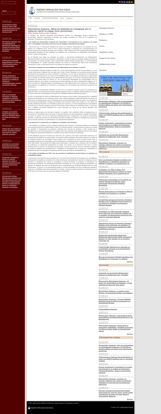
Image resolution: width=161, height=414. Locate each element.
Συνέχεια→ (130, 261)
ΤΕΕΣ (30, 18)
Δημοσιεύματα (53, 33)
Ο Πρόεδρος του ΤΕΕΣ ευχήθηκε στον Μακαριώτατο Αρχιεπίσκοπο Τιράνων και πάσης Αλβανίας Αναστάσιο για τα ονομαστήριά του (115, 171)
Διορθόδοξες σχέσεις (106, 52)
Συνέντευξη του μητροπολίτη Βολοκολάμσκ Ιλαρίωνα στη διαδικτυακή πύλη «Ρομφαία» (113, 136)
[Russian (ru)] (120, 2)
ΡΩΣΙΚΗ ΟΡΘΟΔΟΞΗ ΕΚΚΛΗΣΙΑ (58, 10)
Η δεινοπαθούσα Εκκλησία (108, 309)
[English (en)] (122, 2)
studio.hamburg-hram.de (126, 407)
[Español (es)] (132, 2)
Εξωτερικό (102, 70)
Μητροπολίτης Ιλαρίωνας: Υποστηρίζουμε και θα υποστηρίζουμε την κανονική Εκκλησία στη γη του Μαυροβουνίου (116, 317)
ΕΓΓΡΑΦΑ (37, 18)
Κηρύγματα (69, 18)
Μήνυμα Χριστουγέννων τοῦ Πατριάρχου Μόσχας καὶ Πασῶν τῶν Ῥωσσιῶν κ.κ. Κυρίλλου (116, 192)
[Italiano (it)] (129, 2)
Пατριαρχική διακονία (106, 28)
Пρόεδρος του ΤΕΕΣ (39, 21)
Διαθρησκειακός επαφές (107, 64)
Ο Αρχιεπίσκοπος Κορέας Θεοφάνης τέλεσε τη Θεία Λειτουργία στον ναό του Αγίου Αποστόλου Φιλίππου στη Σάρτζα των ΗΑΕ (11, 28)
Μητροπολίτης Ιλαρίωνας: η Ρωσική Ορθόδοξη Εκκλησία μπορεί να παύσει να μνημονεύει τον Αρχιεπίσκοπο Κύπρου (115, 301)
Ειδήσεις (30, 21)
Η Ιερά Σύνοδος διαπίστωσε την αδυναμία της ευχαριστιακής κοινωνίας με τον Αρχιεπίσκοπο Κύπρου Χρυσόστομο (114, 249)
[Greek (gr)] (125, 2)
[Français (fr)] (127, 2)
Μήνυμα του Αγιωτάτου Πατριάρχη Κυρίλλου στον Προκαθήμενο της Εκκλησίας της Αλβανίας (116, 258)
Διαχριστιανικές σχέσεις (107, 58)
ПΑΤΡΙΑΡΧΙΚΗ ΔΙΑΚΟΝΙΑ (50, 18)
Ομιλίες (62, 18)
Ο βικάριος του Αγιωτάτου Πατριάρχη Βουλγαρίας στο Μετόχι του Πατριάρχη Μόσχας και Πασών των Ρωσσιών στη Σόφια (11, 115)
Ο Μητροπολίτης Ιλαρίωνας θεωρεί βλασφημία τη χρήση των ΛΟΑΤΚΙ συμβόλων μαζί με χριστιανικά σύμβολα (116, 115)
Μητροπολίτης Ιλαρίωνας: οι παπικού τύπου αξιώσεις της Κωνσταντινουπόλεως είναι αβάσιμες (116, 292)
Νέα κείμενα (35, 33)
